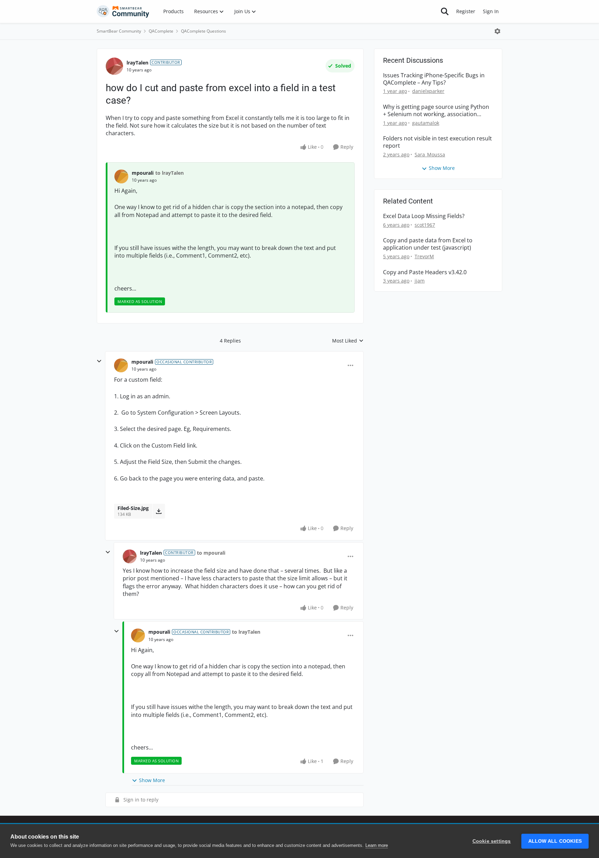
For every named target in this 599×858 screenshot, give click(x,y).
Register (465, 11)
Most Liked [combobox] (348, 340)
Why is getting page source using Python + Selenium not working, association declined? (436, 110)
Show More (152, 780)
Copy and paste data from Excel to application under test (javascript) (427, 244)
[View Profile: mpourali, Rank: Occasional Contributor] (121, 365)
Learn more (376, 845)
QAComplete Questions (203, 31)
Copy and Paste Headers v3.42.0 (425, 272)
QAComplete (161, 31)
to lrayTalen (169, 173)
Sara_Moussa (430, 154)
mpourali (143, 173)
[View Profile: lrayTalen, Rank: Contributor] (114, 66)
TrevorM (424, 256)
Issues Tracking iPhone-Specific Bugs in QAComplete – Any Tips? (434, 79)
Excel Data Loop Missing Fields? (424, 216)
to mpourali (211, 552)
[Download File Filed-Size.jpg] (158, 511)
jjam (420, 280)
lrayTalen (137, 62)
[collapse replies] (99, 361)
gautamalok (425, 123)
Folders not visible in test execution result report (437, 142)
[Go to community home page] (123, 11)
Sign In (491, 11)
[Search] (445, 11)
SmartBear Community (119, 31)
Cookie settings (491, 841)
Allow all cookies (555, 841)
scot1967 (425, 225)
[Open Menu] (497, 31)
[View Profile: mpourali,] (121, 176)
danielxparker (428, 91)
